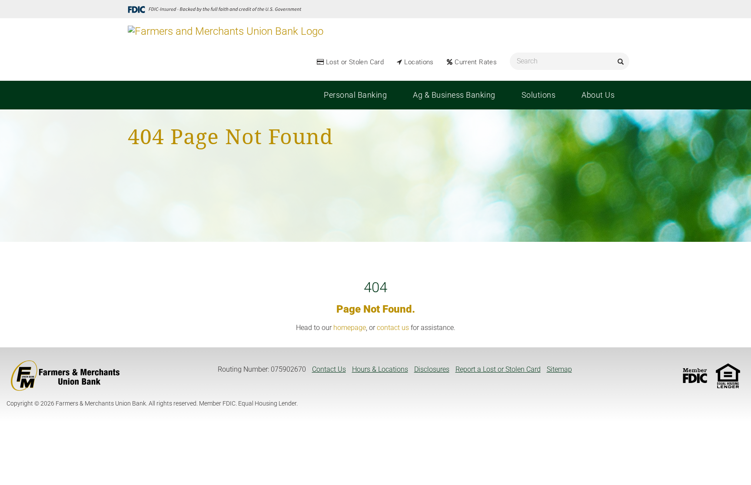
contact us (393, 327)
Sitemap (559, 369)
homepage (349, 327)
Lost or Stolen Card (355, 62)
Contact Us (329, 369)
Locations (418, 62)
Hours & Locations (380, 369)
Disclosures (431, 369)
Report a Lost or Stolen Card (498, 369)
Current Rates (476, 62)
